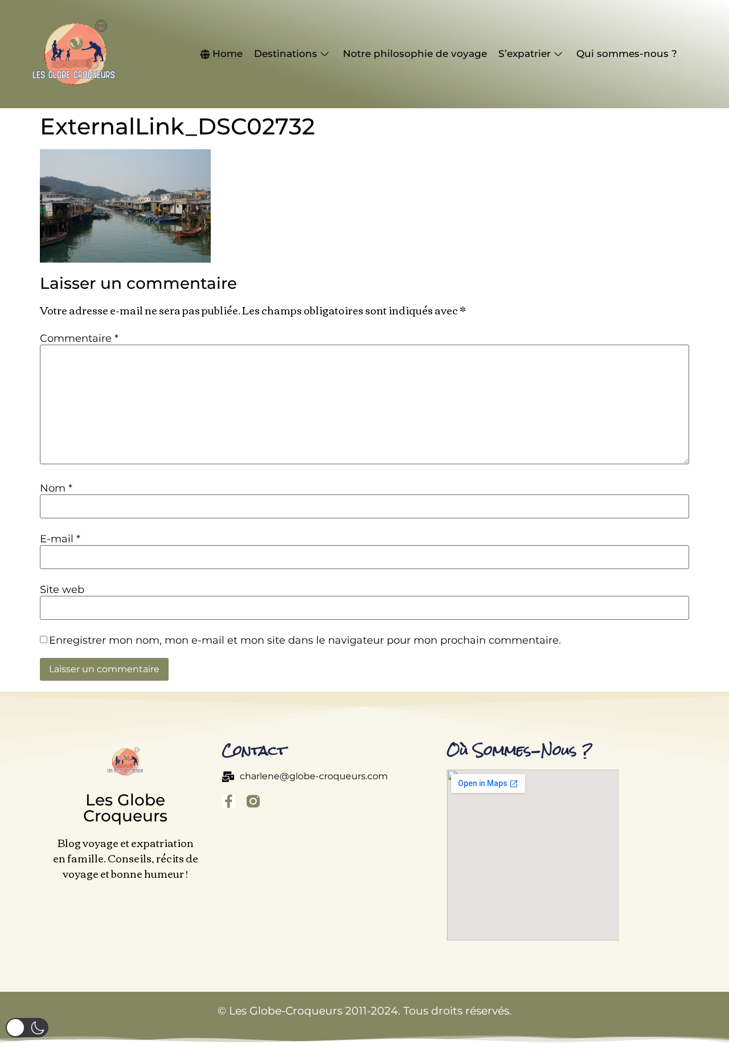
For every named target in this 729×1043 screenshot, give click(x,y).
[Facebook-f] (228, 801)
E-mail (60, 539)
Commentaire (79, 338)
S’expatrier (524, 53)
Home (227, 53)
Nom (56, 488)
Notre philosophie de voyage (415, 53)
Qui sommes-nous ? (626, 53)
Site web (62, 589)
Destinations (285, 53)
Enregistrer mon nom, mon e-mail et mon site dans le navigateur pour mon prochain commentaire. (305, 640)
